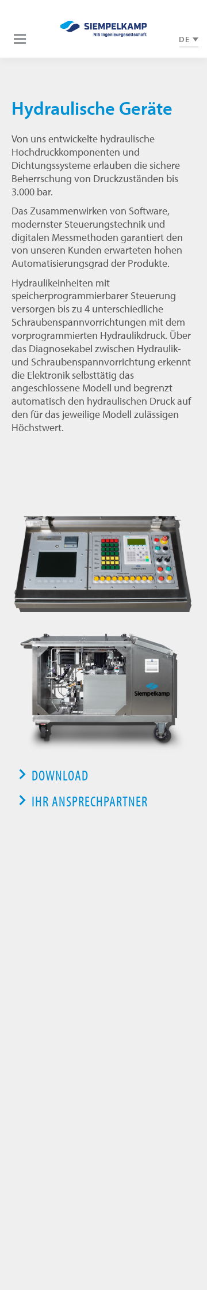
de (184, 39)
